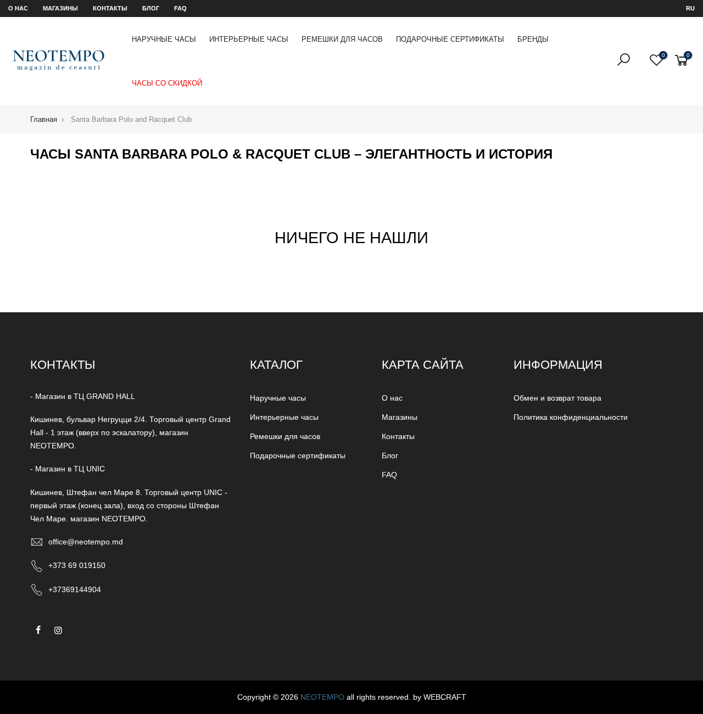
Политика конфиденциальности (571, 417)
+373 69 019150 (76, 565)
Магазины (60, 8)
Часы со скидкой (167, 83)
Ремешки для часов (342, 39)
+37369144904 (74, 589)
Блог (150, 8)
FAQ (180, 8)
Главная (43, 119)
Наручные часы (164, 39)
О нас (18, 8)
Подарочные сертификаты (450, 39)
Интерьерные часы (248, 39)
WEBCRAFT (444, 697)
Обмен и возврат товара (557, 397)
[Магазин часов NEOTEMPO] (58, 60)
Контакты (110, 8)
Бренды (533, 39)
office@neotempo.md (85, 541)
